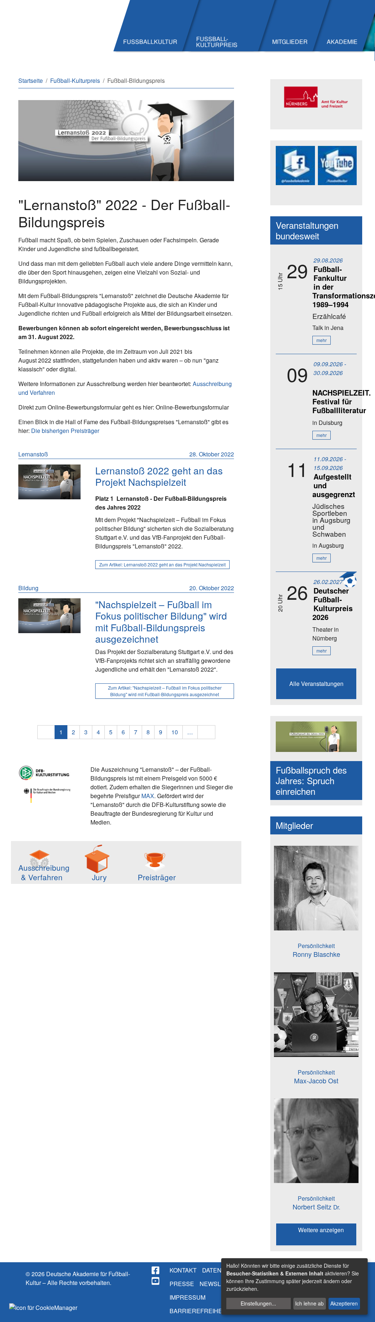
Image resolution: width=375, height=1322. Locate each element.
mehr (321, 340)
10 (174, 732)
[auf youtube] (156, 1281)
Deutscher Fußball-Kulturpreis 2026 (332, 603)
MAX (147, 796)
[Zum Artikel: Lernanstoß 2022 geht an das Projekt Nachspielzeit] (49, 481)
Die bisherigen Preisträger (65, 430)
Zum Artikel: (162, 564)
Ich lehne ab (309, 1303)
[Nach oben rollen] (362, 1309)
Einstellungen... (258, 1303)
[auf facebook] (156, 1270)
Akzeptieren (344, 1303)
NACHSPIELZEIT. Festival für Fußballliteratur (341, 401)
